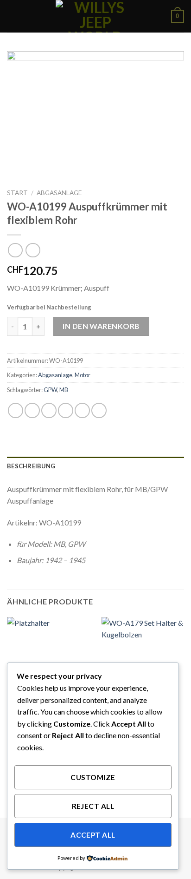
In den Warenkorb (101, 325)
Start (17, 193)
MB (63, 390)
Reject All (93, 806)
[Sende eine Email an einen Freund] (65, 410)
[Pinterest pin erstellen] (82, 410)
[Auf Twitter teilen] (49, 410)
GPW (50, 390)
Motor (82, 375)
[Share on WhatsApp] (15, 410)
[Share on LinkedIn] (99, 410)
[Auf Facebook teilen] (32, 410)
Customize (92, 777)
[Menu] (12, 16)
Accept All (92, 835)
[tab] (95, 466)
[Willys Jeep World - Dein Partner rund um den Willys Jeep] (95, 16)
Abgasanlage (59, 193)
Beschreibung (31, 466)
